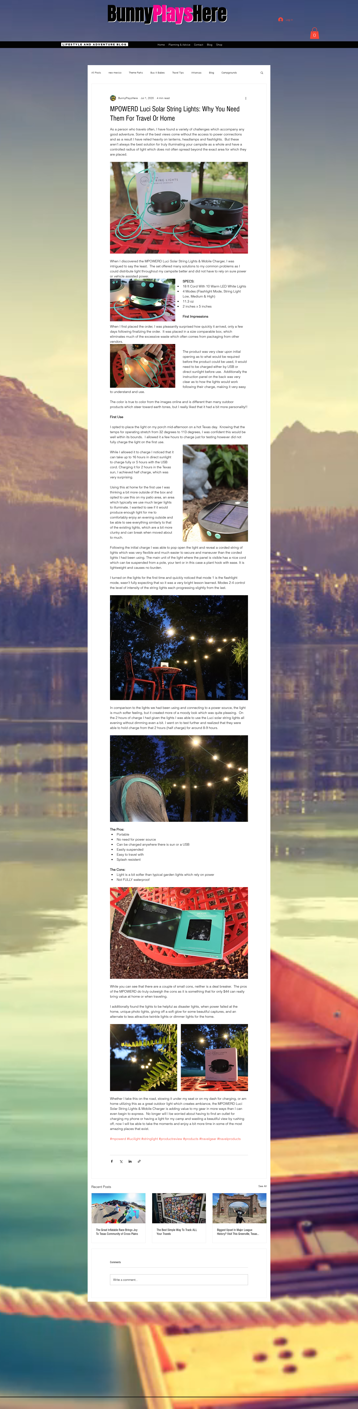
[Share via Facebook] (112, 1161)
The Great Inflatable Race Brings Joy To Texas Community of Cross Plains (117, 1232)
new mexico (115, 72)
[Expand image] (143, 1057)
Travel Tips (178, 72)
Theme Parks (136, 72)
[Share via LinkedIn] (130, 1161)
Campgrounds (229, 72)
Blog (211, 72)
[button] (314, 33)
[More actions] (246, 98)
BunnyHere (167, 13)
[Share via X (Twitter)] (121, 1161)
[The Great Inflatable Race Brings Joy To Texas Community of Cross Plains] (118, 1208)
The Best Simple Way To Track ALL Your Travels (177, 1232)
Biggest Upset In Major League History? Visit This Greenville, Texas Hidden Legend (237, 1232)
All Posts (96, 72)
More (247, 72)
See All (262, 1186)
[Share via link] (139, 1161)
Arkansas (196, 72)
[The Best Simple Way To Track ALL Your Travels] (179, 1208)
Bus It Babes (157, 72)
